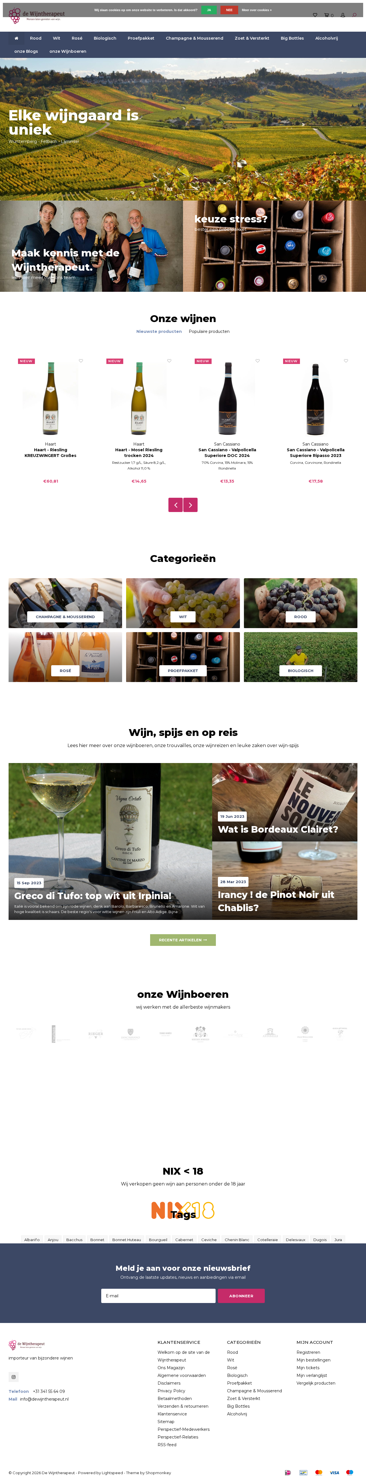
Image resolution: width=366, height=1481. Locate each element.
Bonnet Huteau (126, 1239)
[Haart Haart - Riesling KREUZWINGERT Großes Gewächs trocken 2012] (50, 399)
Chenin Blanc (237, 1239)
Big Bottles (292, 38)
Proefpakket (141, 38)
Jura (338, 1239)
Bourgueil (158, 1239)
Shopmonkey (158, 1472)
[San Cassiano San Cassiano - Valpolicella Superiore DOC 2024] (227, 399)
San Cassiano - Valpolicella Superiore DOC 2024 (227, 452)
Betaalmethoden (175, 1398)
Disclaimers (169, 1383)
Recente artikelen (180, 940)
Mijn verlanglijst (312, 1375)
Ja (209, 10)
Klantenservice (172, 1414)
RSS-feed (167, 1444)
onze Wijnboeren (67, 51)
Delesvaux (295, 1239)
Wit (56, 38)
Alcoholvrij (326, 38)
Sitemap (166, 1421)
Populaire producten (209, 331)
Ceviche (209, 1239)
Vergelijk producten (316, 1383)
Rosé (77, 38)
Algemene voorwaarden (182, 1375)
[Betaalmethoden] (288, 1473)
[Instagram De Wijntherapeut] (14, 1377)
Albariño (32, 1239)
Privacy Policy (171, 1390)
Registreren (308, 1352)
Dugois (320, 1239)
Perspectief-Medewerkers (184, 1429)
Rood (35, 38)
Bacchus (74, 1239)
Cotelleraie (267, 1239)
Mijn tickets (308, 1367)
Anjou (53, 1239)
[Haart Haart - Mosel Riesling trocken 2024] (138, 399)
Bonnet (97, 1239)
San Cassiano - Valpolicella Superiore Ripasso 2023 (316, 452)
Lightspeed (112, 1472)
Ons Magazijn (171, 1367)
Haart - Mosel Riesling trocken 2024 (138, 452)
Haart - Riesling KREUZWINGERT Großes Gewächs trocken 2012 (50, 452)
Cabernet (184, 1239)
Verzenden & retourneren (183, 1406)
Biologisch (105, 38)
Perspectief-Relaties (178, 1437)
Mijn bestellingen (314, 1360)
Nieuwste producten (159, 331)
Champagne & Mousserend (194, 38)
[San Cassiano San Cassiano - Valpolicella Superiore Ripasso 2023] (315, 399)
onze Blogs (26, 51)
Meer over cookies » (257, 10)
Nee (229, 10)
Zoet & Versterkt (252, 38)
